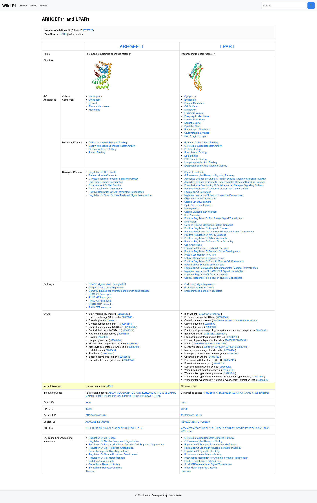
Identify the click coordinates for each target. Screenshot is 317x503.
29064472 (219, 363)
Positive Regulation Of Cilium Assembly (205, 238)
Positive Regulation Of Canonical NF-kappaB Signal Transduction (219, 231)
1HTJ (88, 428)
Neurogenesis (191, 208)
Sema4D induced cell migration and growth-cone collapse (119, 290)
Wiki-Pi (9, 5)
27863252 (209, 333)
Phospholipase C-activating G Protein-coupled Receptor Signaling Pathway (224, 185)
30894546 (241, 320)
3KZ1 (108, 428)
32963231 (211, 327)
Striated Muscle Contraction (103, 175)
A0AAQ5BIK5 (92, 421)
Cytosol (93, 103)
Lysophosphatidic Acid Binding (200, 162)
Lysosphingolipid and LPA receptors (203, 290)
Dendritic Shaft (192, 126)
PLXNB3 (118, 396)
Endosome (190, 99)
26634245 (229, 360)
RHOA (136, 396)
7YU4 (228, 428)
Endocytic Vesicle (193, 113)
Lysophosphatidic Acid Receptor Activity (205, 165)
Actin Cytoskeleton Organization (106, 188)
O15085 (105, 421)
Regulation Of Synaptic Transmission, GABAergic (210, 444)
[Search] (311, 5)
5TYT (141, 428)
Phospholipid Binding (195, 152)
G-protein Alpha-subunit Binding (201, 142)
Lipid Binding (191, 155)
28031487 (209, 346)
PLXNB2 (109, 396)
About (33, 5)
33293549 (229, 373)
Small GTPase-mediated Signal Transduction (208, 464)
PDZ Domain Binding (195, 159)
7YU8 (254, 428)
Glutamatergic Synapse (196, 132)
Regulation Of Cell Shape (197, 191)
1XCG (95, 428)
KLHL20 (146, 392)
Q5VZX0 (185, 421)
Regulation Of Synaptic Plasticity (202, 451)
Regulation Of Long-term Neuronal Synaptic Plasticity (212, 447)
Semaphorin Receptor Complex (105, 467)
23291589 (210, 323)
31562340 (103, 337)
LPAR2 (163, 392)
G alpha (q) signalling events (199, 284)
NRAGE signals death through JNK (107, 284)
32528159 (219, 320)
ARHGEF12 (222, 392)
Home (23, 5)
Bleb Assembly (192, 215)
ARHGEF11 (132, 46)
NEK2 (110, 386)
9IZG (266, 428)
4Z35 (189, 428)
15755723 (88, 30)
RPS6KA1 (145, 396)
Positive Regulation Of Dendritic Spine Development (212, 251)
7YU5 (235, 428)
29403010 (231, 346)
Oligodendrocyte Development (200, 198)
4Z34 (183, 428)
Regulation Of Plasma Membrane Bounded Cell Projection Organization (126, 444)
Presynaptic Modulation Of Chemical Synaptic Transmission (216, 457)
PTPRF (128, 396)
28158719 (228, 370)
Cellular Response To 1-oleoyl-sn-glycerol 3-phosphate (213, 277)
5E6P (121, 428)
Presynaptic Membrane (196, 116)
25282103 (209, 343)
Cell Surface (190, 106)
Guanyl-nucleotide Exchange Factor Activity (112, 145)
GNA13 (137, 392)
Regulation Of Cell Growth (102, 172)
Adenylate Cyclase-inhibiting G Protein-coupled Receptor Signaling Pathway (224, 182)
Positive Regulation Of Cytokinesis (202, 461)
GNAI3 (247, 392)
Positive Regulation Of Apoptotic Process (206, 228)
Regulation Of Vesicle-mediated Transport (206, 248)
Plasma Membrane (99, 106)
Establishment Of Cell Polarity (105, 185)
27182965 (110, 320)
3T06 (114, 428)
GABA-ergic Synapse (195, 136)
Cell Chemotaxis (193, 244)
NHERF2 (264, 392)
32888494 (115, 340)
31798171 (230, 320)
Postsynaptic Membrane (197, 129)
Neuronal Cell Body (194, 119)
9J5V (189, 431)
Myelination (190, 221)
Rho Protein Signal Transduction (106, 182)
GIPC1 (239, 392)
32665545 (123, 313)
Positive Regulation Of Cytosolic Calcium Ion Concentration (216, 188)
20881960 (220, 343)
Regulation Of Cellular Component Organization (114, 441)
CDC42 (121, 392)
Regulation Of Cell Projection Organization (111, 447)
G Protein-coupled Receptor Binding (108, 142)
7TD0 (202, 428)
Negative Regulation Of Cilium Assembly (206, 274)
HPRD (63, 34)
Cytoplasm (94, 99)
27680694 (204, 313)
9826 (88, 402)
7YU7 (248, 428)
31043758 (215, 313)
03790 (184, 408)
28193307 (220, 346)
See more (90, 470)
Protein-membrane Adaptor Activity (203, 454)
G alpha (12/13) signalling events (106, 287)
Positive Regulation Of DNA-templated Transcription (116, 191)
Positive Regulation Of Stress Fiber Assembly (208, 241)
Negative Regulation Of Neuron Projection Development (213, 195)
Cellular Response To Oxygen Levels (204, 258)
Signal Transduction (194, 172)
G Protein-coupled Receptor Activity (203, 145)
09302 (88, 408)
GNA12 (129, 392)
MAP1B (89, 396)
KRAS (255, 392)
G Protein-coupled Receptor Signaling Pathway (114, 178)
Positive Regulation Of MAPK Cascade (205, 234)
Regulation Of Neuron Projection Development (113, 454)
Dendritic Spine (192, 122)
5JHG (127, 428)
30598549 (124, 333)
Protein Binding (97, 152)
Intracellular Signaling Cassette (200, 467)
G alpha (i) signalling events (199, 287)
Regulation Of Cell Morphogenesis (107, 457)
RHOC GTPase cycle (100, 300)
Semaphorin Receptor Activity (105, 464)
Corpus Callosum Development (200, 211)
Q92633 (205, 421)
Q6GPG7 (196, 421)
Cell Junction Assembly (101, 461)
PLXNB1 (99, 396)
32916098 (261, 330)
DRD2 (232, 392)
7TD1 (208, 428)
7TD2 (215, 428)
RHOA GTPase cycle (100, 294)
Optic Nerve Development (198, 205)
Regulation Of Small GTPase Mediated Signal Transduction (120, 195)
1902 (183, 402)
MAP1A (171, 392)
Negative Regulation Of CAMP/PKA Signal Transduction (214, 271)
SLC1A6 (156, 396)
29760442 (252, 320)
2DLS (102, 428)
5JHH (134, 428)
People (43, 5)
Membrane (94, 109)
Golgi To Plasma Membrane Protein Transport (208, 225)
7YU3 (221, 428)
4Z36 (195, 428)
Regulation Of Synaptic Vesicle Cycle (204, 264)
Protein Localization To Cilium (200, 254)
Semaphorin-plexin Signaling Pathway (109, 451)
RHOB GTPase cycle (100, 297)
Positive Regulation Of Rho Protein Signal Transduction (213, 218)
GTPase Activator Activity (102, 149)
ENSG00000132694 (95, 415)
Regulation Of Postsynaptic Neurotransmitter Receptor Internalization (221, 267)
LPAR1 (227, 46)
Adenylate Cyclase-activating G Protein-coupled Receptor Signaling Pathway (225, 178)
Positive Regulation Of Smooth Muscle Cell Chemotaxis (214, 261)
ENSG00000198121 (191, 415)
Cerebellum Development (197, 201)
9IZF (260, 428)
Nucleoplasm (96, 96)
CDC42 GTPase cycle (100, 304)
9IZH (183, 431)
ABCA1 (112, 392)
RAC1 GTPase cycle (100, 307)
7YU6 (241, 428)
